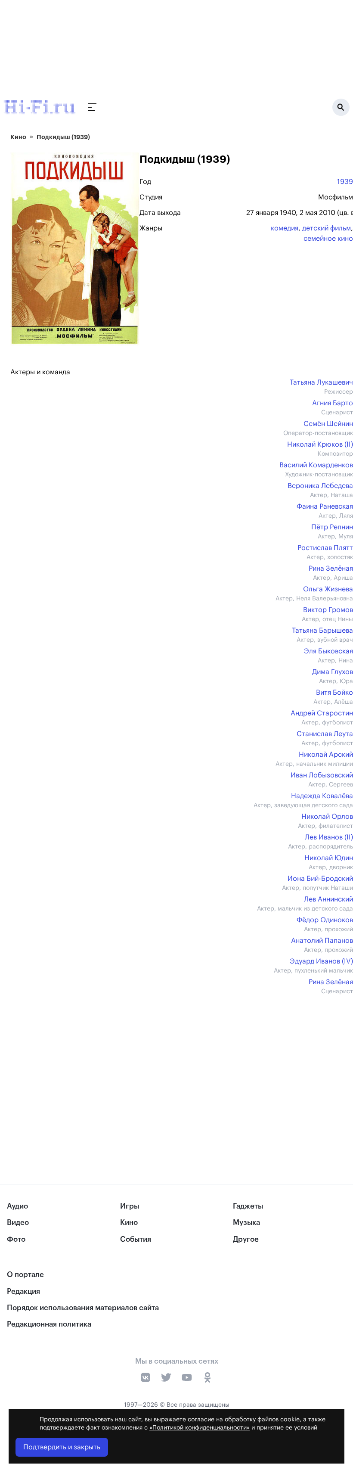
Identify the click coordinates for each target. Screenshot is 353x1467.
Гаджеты (248, 1206)
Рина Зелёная (331, 568)
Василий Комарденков (316, 465)
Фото (16, 1239)
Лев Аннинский (328, 899)
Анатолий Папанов (322, 940)
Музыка (246, 1222)
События (135, 1239)
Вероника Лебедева (320, 485)
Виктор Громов (328, 609)
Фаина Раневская (325, 506)
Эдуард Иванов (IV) (321, 961)
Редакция (23, 1291)
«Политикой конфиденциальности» (199, 1428)
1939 (345, 181)
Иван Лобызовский (322, 775)
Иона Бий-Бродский (320, 878)
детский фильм (326, 228)
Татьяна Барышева (322, 630)
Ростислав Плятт (325, 547)
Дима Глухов (332, 671)
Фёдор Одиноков (325, 920)
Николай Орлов (327, 816)
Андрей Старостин (322, 713)
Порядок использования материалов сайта (83, 1308)
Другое (246, 1239)
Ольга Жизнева (328, 589)
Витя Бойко (334, 692)
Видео (18, 1222)
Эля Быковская (328, 651)
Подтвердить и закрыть (61, 1447)
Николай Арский (326, 754)
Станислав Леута (325, 733)
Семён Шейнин (328, 423)
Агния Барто (332, 403)
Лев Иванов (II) (329, 837)
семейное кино (328, 238)
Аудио (17, 1206)
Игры (129, 1206)
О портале (25, 1274)
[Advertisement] (181, 1071)
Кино (18, 137)
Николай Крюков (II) (320, 444)
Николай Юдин (328, 858)
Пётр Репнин (332, 527)
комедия (284, 228)
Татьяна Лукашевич (321, 382)
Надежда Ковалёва (322, 796)
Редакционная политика (49, 1324)
